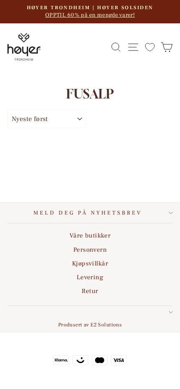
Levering (90, 277)
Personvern (90, 249)
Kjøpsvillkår (90, 263)
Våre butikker (90, 235)
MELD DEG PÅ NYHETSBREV (87, 212)
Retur (90, 291)
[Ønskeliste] (149, 47)
